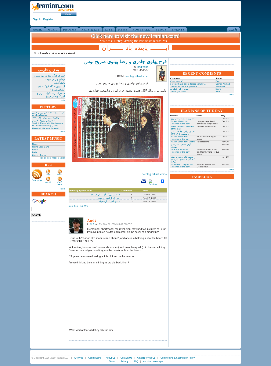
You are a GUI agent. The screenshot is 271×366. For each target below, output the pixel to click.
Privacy (125, 361)
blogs (48, 175)
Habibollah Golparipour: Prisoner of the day (182, 165)
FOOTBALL (141, 29)
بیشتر (62, 100)
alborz (218, 91)
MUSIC (53, 29)
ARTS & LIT (91, 29)
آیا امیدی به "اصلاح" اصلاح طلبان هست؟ (51, 88)
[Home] (53, 11)
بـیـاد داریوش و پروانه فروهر (45, 120)
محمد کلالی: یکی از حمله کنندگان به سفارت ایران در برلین (183, 159)
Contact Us (126, 357)
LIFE (109, 29)
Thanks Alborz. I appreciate (183, 86)
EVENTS (178, 29)
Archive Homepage (153, 361)
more (63, 131)
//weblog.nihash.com (154, 174)
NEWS (122, 29)
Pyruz (35, 149)
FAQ (136, 361)
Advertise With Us (146, 357)
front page (37, 180)
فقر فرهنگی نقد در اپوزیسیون (49, 75)
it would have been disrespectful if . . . (188, 84)
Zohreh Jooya (39, 155)
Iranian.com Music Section (52, 158)
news (59, 175)
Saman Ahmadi (223, 84)
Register (48, 19)
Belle (34, 152)
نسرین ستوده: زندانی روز (182, 118)
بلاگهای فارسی (59, 183)
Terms (112, 361)
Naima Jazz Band (40, 147)
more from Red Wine (78, 206)
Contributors (94, 357)
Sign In (37, 19)
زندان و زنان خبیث (55, 79)
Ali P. (92, 224)
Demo (218, 81)
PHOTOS (69, 29)
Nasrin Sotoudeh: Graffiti (183, 142)
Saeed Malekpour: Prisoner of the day (180, 122)
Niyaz (34, 144)
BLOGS (161, 29)
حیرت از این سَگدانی (179, 89)
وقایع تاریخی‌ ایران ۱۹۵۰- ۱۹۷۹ (45, 118)
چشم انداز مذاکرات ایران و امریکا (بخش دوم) (51, 95)
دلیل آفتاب (59, 82)
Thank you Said (178, 91)
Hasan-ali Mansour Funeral (45, 128)
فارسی (233, 29)
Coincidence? (177, 81)
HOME (37, 29)
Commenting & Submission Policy (177, 357)
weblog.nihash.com (136, 76)
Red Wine (142, 66)
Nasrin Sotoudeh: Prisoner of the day (180, 137)
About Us (110, 357)
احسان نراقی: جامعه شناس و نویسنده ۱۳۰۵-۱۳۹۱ (183, 132)
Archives (78, 357)
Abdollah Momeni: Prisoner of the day (180, 150)
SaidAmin (220, 86)
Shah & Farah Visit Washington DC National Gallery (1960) (47, 124)
